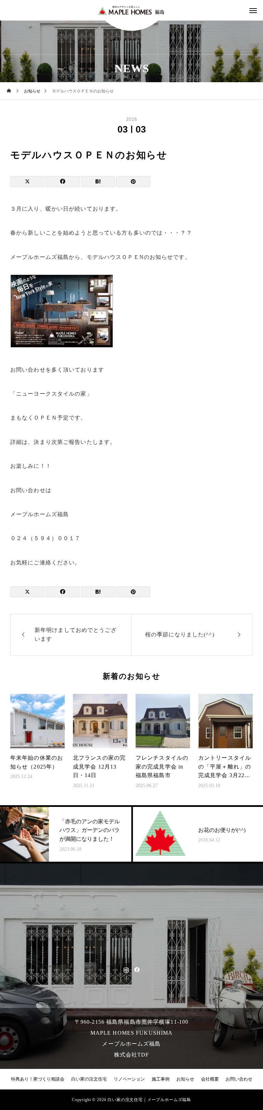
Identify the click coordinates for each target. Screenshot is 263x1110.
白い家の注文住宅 (89, 1079)
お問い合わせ (239, 1079)
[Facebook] (137, 969)
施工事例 (161, 1079)
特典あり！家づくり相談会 (37, 1079)
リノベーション (129, 1079)
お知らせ (185, 1079)
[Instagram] (126, 969)
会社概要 (210, 1079)
